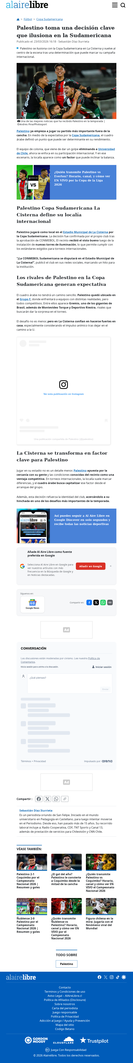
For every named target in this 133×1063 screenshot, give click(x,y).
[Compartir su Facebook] (38, 799)
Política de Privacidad (65, 1016)
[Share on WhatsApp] (103, 602)
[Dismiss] (110, 566)
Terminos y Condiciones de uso (65, 991)
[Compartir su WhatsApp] (56, 799)
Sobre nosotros (65, 1004)
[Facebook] (99, 977)
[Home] (28, 5)
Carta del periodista (65, 1008)
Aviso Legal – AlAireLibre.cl (65, 996)
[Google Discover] (124, 977)
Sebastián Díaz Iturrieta (35, 810)
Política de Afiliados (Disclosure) (65, 1000)
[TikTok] (118, 977)
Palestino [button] (66, 964)
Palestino (23, 131)
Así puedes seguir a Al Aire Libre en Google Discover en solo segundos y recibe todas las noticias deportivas (82, 520)
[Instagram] (112, 977)
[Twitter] (106, 977)
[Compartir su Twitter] (47, 799)
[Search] (123, 5)
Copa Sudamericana (86, 135)
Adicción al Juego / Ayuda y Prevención (65, 1021)
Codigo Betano (64, 1029)
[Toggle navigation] (115, 4)
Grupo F (25, 299)
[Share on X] (96, 602)
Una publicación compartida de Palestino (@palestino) (63, 439)
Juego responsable (65, 1012)
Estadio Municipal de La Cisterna (85, 232)
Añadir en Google (90, 566)
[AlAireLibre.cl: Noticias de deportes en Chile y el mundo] (21, 977)
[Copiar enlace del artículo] (64, 799)
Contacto (65, 987)
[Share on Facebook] (89, 602)
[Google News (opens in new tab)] (32, 604)
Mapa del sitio (65, 1025)
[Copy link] (110, 602)
